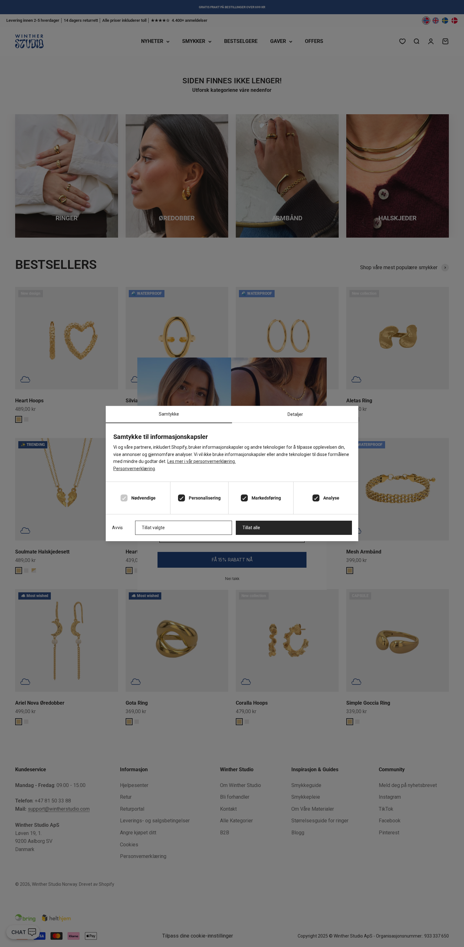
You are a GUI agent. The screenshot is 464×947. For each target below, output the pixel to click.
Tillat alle (251, 527)
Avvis (117, 527)
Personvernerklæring (134, 468)
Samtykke (169, 414)
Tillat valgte (153, 527)
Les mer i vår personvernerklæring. (201, 461)
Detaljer (295, 414)
